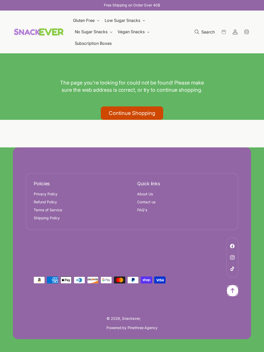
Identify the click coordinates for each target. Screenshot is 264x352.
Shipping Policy (47, 218)
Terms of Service (48, 210)
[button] (87, 20)
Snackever (130, 318)
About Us (145, 194)
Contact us (146, 202)
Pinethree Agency (143, 327)
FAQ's (142, 210)
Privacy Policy (45, 194)
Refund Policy (45, 202)
